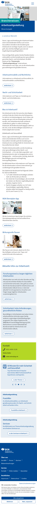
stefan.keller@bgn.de (12, 356)
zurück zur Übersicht (10, 36)
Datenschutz (15, 478)
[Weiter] (24, 385)
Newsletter (24, 471)
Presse (11, 460)
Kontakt (3, 471)
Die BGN (3, 460)
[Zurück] (13, 385)
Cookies (24, 478)
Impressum (4, 478)
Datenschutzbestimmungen (27, 483)
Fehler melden (13, 471)
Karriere (18, 460)
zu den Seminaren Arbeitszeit (18, 433)
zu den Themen (18, 380)
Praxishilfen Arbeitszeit (18, 410)
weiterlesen (8, 85)
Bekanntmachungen (7, 463)
